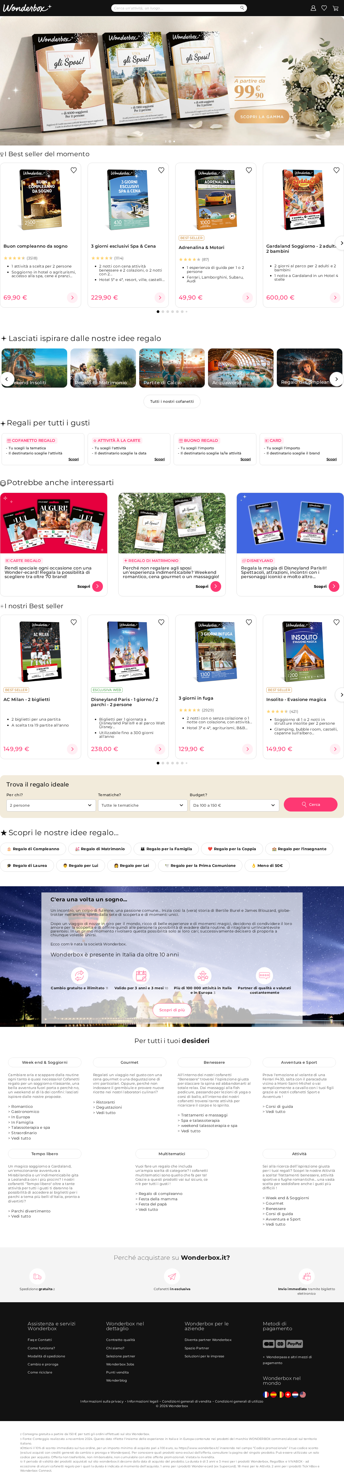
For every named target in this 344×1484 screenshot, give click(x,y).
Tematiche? (109, 794)
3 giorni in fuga (196, 698)
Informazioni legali (142, 1401)
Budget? (198, 794)
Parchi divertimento (31, 1211)
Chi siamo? (115, 1348)
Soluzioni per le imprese (204, 1356)
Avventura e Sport (299, 1062)
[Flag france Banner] (266, 1395)
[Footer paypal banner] (294, 1347)
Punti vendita (117, 1372)
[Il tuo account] (313, 7)
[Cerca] (242, 8)
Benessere (214, 1062)
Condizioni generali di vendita (187, 1401)
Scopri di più (172, 1010)
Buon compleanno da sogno (35, 246)
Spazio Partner (197, 1348)
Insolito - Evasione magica (296, 699)
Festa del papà (153, 1204)
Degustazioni (109, 1107)
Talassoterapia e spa (30, 1127)
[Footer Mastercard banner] (280, 1347)
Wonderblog (116, 1380)
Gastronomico (25, 1111)
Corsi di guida (279, 1106)
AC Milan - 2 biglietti (26, 699)
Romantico (22, 1106)
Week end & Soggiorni (44, 1062)
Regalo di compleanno (160, 1193)
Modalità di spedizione (46, 1356)
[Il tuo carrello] (335, 7)
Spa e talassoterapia (200, 1120)
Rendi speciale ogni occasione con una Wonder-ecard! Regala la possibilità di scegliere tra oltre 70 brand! (48, 572)
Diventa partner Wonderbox (208, 1340)
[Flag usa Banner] (303, 1395)
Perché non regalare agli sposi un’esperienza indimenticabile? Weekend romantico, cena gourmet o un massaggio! (171, 572)
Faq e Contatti (40, 1340)
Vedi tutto (21, 1138)
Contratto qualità (120, 1340)
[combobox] (51, 805)
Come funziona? (41, 1348)
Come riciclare (40, 1372)
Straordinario (24, 1132)
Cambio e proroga (43, 1364)
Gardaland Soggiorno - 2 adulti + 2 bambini (303, 249)
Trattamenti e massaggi (204, 1115)
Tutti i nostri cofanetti (172, 401)
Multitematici (172, 1153)
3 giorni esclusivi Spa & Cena (123, 246)
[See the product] (72, 297)
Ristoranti (105, 1102)
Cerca (314, 804)
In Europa (20, 1117)
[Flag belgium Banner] (281, 1395)
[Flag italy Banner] (273, 1395)
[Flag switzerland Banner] (288, 1395)
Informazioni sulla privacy (102, 1401)
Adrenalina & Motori (202, 247)
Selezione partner (120, 1356)
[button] (170, 141)
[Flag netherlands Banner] (295, 1395)
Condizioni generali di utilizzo (239, 1401)
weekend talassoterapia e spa (209, 1125)
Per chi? (14, 794)
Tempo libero (44, 1153)
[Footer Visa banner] (268, 1347)
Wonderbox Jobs (120, 1364)
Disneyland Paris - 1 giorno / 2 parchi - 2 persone (124, 702)
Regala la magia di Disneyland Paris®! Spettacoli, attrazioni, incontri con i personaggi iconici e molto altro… (284, 572)
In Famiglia (22, 1122)
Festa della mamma (158, 1199)
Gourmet (130, 1062)
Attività (299, 1153)
